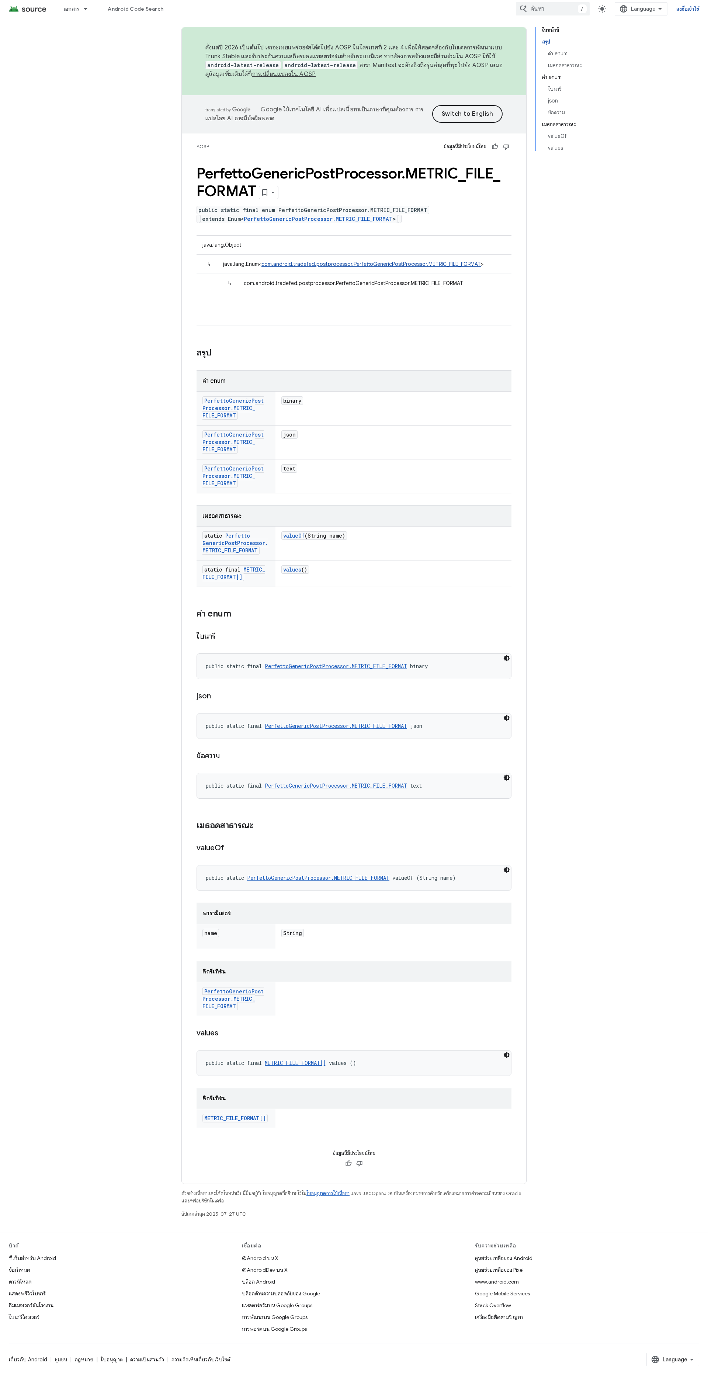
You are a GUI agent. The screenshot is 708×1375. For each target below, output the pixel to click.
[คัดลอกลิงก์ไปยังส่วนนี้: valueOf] (231, 848)
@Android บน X (260, 1258)
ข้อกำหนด (19, 1270)
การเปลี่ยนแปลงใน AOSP (284, 74)
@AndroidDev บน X (265, 1270)
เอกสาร (71, 9)
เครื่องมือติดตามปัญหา (499, 1317)
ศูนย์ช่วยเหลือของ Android (503, 1258)
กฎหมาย (83, 1359)
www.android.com (497, 1281)
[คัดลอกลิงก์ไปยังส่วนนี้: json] (218, 696)
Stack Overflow (493, 1305)
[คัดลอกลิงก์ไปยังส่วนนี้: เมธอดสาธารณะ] (260, 826)
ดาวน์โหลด (20, 1281)
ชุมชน (61, 1359)
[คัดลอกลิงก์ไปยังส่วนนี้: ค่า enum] (238, 614)
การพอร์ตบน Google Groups (274, 1329)
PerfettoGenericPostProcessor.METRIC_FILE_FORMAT (318, 218)
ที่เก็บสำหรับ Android (32, 1258)
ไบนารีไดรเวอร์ (24, 1317)
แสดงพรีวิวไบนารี (27, 1293)
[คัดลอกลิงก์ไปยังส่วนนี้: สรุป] (219, 353)
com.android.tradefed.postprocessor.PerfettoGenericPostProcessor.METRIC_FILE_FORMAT (371, 264)
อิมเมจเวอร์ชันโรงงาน (31, 1305)
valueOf (294, 535)
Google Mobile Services (502, 1293)
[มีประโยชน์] (494, 146)
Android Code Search (135, 9)
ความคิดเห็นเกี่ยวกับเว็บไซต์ (200, 1359)
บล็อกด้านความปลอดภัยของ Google (281, 1293)
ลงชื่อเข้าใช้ (687, 9)
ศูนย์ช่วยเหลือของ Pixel (499, 1270)
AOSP (203, 146)
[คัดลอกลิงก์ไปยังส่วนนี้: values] (225, 1033)
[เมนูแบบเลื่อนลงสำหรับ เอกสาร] (89, 9)
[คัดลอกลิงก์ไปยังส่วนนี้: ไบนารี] (223, 636)
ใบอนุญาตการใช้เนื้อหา (328, 1193)
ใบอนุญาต (112, 1359)
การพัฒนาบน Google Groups (275, 1317)
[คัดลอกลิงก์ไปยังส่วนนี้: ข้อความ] (227, 756)
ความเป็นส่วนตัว (147, 1359)
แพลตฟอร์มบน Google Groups (277, 1305)
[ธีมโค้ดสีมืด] (506, 658)
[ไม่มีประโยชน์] (505, 146)
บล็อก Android (258, 1281)
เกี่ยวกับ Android (28, 1359)
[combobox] (553, 8)
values (292, 569)
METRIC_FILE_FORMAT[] (233, 573)
